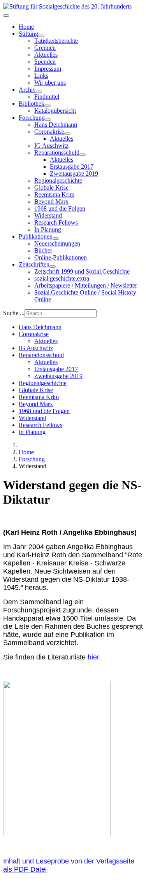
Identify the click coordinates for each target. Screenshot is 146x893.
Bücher (43, 250)
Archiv (27, 89)
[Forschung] (48, 120)
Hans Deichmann (55, 124)
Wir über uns (50, 82)
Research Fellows (56, 222)
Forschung (32, 117)
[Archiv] (39, 92)
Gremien (45, 47)
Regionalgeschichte (58, 180)
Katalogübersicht (55, 110)
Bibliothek (31, 103)
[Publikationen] (56, 238)
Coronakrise (49, 131)
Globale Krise (51, 187)
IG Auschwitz (51, 145)
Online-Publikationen (60, 257)
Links (41, 75)
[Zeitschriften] (52, 266)
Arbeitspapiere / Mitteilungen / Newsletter (85, 285)
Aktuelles (46, 54)
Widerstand (48, 215)
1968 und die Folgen (59, 208)
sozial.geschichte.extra (61, 278)
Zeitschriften (34, 264)
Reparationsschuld (56, 152)
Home (26, 26)
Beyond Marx (51, 201)
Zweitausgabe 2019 (74, 173)
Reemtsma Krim (54, 194)
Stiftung (28, 33)
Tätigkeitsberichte (56, 40)
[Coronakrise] (67, 134)
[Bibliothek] (47, 106)
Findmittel (46, 96)
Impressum (47, 68)
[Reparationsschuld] (82, 154)
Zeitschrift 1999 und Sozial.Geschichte (82, 271)
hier (93, 657)
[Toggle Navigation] (6, 15)
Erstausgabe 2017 (71, 166)
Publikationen (36, 236)
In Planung (47, 229)
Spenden (45, 61)
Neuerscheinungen (57, 243)
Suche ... (14, 313)
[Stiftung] (41, 36)
